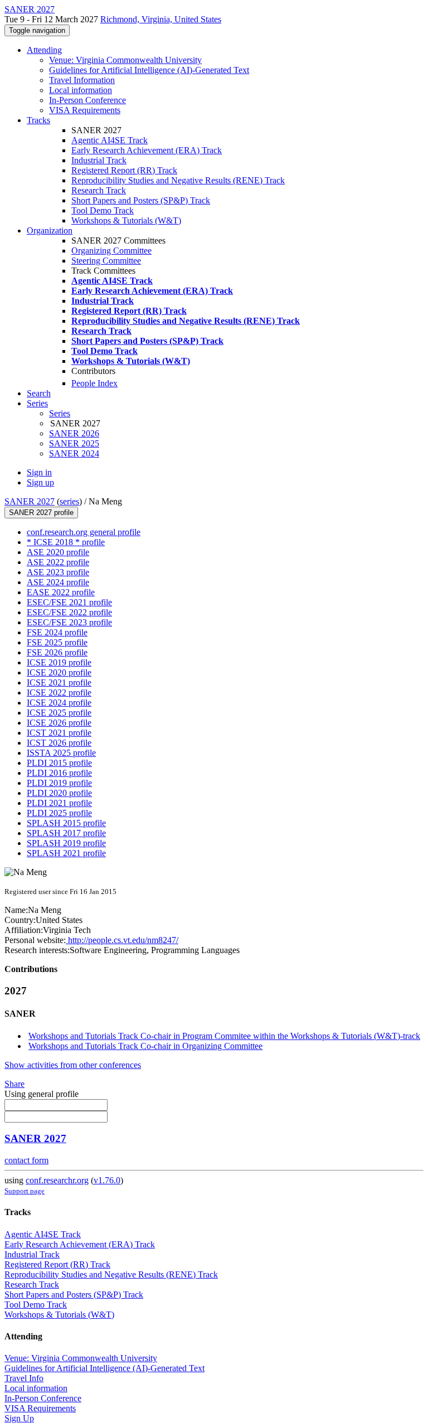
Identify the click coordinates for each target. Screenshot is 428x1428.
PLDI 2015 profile (59, 763)
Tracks (38, 120)
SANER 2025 (74, 443)
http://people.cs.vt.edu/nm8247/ (122, 940)
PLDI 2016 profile (59, 773)
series (69, 501)
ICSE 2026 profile (59, 722)
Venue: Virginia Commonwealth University (125, 60)
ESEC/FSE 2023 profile (69, 622)
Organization (49, 230)
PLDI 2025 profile (59, 813)
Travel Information (82, 80)
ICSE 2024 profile (59, 702)
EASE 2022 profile (61, 592)
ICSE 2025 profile (59, 712)
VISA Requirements (84, 110)
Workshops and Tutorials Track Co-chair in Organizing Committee (145, 1046)
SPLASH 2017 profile (66, 833)
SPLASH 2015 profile (66, 823)
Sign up (40, 482)
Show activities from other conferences (72, 1065)
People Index (94, 383)
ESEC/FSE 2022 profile (69, 612)
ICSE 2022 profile (59, 692)
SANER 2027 (29, 501)
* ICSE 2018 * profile (66, 542)
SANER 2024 (74, 453)
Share (14, 1084)
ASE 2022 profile (58, 562)
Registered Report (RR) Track (124, 170)
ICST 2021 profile (59, 732)
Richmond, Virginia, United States (160, 19)
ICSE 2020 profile (59, 672)
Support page (24, 1191)
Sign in (39, 472)
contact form (26, 1160)
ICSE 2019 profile (59, 662)
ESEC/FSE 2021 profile (69, 602)
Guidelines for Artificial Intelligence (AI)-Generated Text (149, 70)
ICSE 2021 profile (59, 682)
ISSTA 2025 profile (61, 752)
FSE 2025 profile (57, 642)
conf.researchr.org (57, 1180)
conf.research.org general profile (83, 532)
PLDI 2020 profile (59, 793)
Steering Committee (106, 260)
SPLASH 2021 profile (66, 853)
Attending (44, 50)
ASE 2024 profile (58, 582)
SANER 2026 (74, 433)
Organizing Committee (111, 250)
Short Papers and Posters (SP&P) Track (140, 200)
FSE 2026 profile (57, 652)
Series (59, 413)
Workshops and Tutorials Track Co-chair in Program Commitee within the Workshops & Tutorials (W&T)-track (224, 1036)
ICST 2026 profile (59, 742)
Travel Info (23, 1378)
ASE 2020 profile (58, 552)
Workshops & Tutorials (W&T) (126, 220)
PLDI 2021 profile (59, 803)
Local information (80, 90)
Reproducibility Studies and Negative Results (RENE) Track (178, 180)
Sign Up (19, 1418)
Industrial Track (99, 160)
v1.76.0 (107, 1180)
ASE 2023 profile (58, 572)
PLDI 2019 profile (59, 783)
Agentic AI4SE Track (109, 140)
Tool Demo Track (102, 210)
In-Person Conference (87, 100)
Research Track (98, 190)
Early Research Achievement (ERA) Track (146, 150)
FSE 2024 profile (57, 632)
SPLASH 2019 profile (66, 843)
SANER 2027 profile (41, 512)
